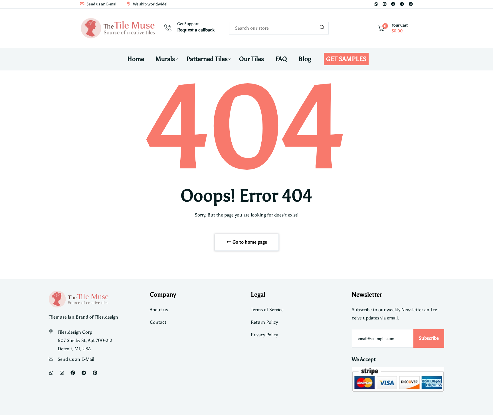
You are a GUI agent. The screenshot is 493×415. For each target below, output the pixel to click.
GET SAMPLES (346, 59)
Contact (158, 322)
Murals (165, 59)
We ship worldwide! (149, 4)
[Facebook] (393, 4)
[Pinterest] (410, 4)
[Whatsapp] (376, 4)
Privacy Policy (264, 334)
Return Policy (264, 322)
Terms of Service (267, 309)
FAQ (281, 59)
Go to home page (249, 242)
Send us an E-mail (102, 4)
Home (135, 59)
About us (159, 309)
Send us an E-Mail (76, 359)
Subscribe (429, 338)
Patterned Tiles (207, 59)
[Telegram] (402, 4)
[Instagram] (384, 4)
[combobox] (279, 28)
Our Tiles (251, 59)
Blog (304, 59)
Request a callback (196, 30)
